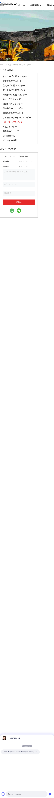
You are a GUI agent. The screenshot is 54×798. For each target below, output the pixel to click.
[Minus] (50, 738)
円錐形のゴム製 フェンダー (15, 94)
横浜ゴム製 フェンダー (13, 81)
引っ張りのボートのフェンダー (17, 117)
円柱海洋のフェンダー (13, 108)
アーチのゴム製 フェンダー (15, 90)
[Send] (50, 794)
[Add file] (3, 794)
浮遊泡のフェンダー (12, 131)
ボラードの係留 (10, 140)
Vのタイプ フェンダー (12, 99)
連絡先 (19, 202)
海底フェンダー (10, 126)
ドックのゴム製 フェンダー (15, 76)
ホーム (2, 65)
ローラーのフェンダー (14, 122)
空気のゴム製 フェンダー (14, 85)
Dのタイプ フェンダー (13, 104)
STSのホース (9, 136)
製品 (9, 65)
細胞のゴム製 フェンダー (14, 113)
